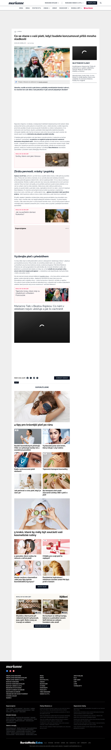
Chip (75, 681)
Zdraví (54, 8)
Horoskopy (44, 687)
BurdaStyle (73, 742)
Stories (42, 686)
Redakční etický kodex (14, 687)
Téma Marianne (45, 692)
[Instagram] (10, 671)
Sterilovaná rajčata (10, 731)
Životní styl (36, 8)
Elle (75, 677)
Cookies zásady (11, 696)
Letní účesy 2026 (29, 720)
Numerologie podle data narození (22, 710)
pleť (16, 382)
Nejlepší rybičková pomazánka (18, 732)
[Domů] (17, 3)
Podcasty (43, 690)
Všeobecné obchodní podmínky (17, 694)
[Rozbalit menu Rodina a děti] (81, 8)
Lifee (75, 684)
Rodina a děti (75, 8)
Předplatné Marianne (13, 675)
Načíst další (42, 586)
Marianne (50, 742)
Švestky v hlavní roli (21, 728)
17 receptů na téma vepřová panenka (25, 729)
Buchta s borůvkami (20, 734)
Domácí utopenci (30, 732)
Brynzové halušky (10, 734)
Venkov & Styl (45, 694)
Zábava (46, 8)
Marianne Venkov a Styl (73, 3)
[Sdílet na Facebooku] (28, 378)
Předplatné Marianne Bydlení (16, 677)
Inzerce (8, 698)
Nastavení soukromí (13, 692)
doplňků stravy (44, 276)
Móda (21, 8)
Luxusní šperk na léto (11, 722)
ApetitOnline (78, 675)
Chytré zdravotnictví (28, 719)
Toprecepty (78, 686)
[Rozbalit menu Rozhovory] (68, 8)
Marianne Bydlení (51, 3)
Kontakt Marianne (12, 681)
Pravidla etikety (9, 708)
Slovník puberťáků (18, 708)
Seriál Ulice (19, 719)
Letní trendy (15, 711)
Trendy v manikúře (10, 717)
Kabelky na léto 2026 (19, 720)
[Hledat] (100, 3)
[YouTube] (14, 671)
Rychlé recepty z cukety (31, 734)
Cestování (12, 710)
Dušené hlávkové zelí (11, 728)
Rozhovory (63, 8)
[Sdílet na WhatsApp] (37, 378)
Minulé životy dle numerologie (22, 717)
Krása (28, 8)
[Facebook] (7, 671)
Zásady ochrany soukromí (15, 690)
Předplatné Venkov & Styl (15, 679)
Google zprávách (43, 82)
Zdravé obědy (22, 711)
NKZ (67, 742)
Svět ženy (77, 679)
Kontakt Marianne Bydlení (15, 684)
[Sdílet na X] (31, 378)
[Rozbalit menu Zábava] (49, 8)
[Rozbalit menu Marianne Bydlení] (58, 2)
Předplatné (92, 3)
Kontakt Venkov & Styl (14, 686)
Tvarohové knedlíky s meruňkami (23, 731)
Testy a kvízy (26, 708)
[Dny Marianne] (88, 8)
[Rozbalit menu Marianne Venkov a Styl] (82, 2)
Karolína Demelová (20, 43)
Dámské (63, 742)
